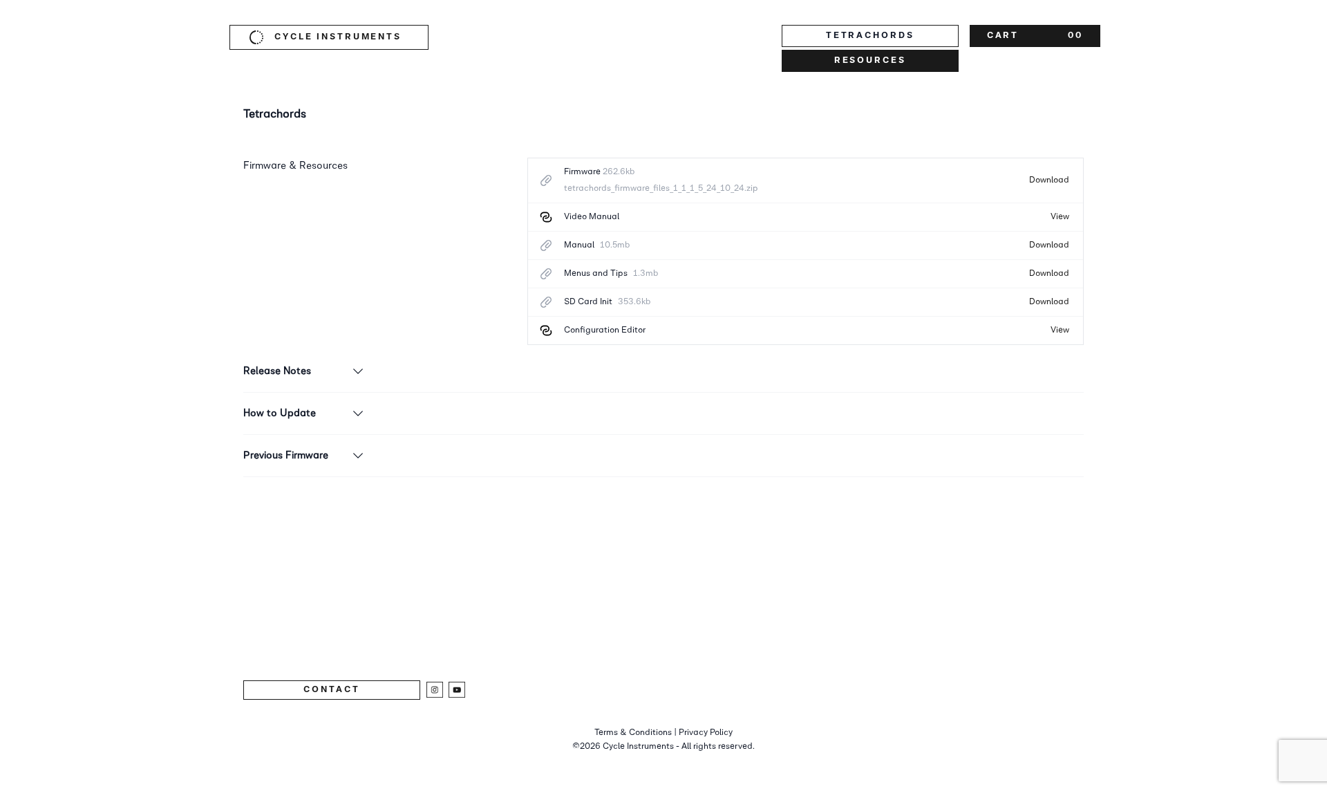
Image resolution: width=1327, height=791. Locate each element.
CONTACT (331, 689)
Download (1049, 180)
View (1060, 216)
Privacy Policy (706, 732)
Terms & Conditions (633, 732)
